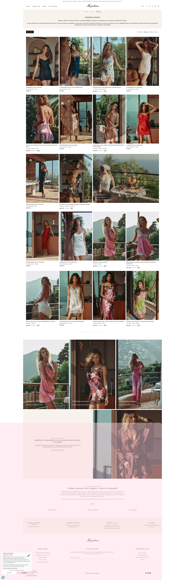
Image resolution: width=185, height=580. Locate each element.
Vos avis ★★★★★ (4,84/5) (142, 557)
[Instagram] (145, 573)
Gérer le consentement (42, 562)
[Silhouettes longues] (139, 374)
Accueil (86, 11)
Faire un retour (142, 553)
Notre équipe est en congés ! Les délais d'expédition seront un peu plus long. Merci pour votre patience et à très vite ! (92, 1)
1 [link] (83, 331)
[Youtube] (150, 573)
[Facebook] (148, 573)
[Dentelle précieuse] (92, 374)
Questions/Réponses (142, 555)
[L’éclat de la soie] (46, 374)
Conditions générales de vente (42, 555)
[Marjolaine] (92, 6)
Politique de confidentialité (43, 553)
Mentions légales (42, 557)
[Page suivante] (101, 331)
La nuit (92, 11)
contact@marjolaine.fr (31, 575)
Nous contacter (43, 559)
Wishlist (142, 559)
